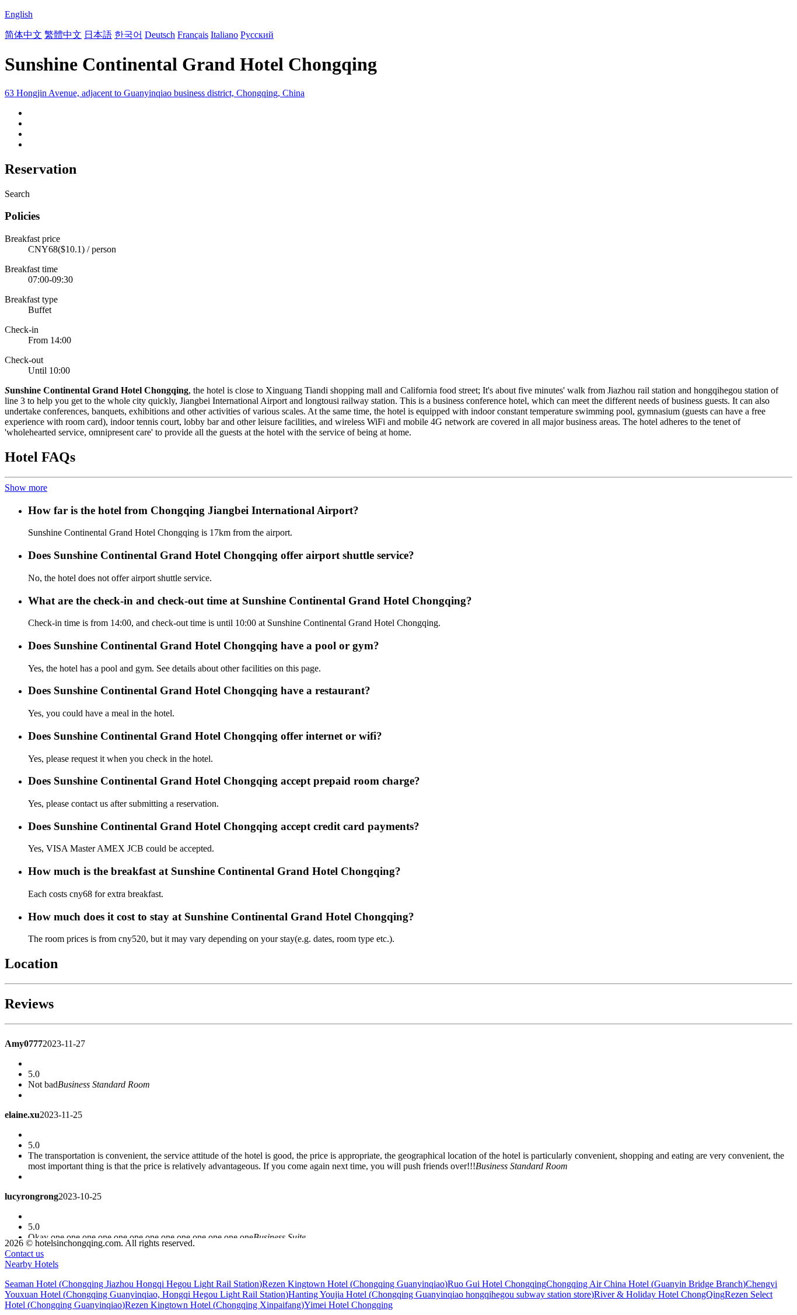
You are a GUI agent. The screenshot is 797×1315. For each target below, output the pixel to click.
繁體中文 (63, 35)
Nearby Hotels (31, 1264)
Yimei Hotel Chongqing (348, 1305)
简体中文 (23, 35)
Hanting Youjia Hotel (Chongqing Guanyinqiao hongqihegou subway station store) (441, 1294)
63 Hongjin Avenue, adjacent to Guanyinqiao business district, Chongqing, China (155, 93)
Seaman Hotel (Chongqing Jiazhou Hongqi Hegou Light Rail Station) (133, 1284)
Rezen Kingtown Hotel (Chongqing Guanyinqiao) (355, 1284)
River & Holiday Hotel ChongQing (659, 1294)
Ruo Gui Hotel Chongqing (497, 1284)
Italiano (224, 35)
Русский (257, 35)
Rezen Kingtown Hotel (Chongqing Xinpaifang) (214, 1305)
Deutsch (160, 35)
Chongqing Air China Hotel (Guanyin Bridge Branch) (646, 1284)
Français (192, 35)
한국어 (128, 35)
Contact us (24, 1253)
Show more (26, 488)
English (19, 14)
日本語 (98, 35)
